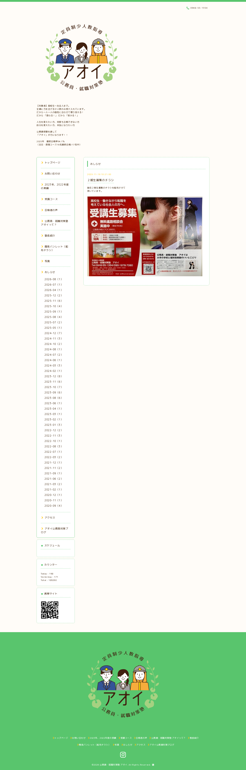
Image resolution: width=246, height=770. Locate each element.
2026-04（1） (53, 290)
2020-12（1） (53, 495)
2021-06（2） (53, 478)
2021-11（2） (53, 468)
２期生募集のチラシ (100, 180)
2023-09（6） (53, 392)
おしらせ (50, 272)
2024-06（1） (53, 360)
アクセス (50, 517)
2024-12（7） (53, 333)
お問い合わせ (52, 173)
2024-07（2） (53, 354)
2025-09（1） (53, 311)
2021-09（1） (53, 473)
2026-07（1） (53, 284)
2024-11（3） (53, 338)
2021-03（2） (53, 484)
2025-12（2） (53, 295)
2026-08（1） (53, 279)
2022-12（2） (53, 430)
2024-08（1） (53, 349)
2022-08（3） (53, 446)
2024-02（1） (53, 371)
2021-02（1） (53, 489)
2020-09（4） (53, 505)
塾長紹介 (50, 235)
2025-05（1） (53, 327)
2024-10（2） (53, 344)
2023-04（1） (53, 408)
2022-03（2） (53, 457)
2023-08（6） (53, 398)
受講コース (51, 199)
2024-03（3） (53, 365)
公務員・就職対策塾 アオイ (113, 764)
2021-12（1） (53, 462)
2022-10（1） (53, 441)
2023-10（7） (53, 387)
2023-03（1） (53, 414)
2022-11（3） (53, 435)
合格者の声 (51, 210)
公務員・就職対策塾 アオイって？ (54, 222)
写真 (47, 261)
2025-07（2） (53, 322)
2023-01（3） (53, 425)
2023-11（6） (53, 381)
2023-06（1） (53, 403)
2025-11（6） (53, 300)
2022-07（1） (53, 451)
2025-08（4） (53, 317)
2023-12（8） (53, 376)
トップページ (52, 162)
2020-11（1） (53, 500)
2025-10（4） (53, 306)
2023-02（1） (53, 419)
